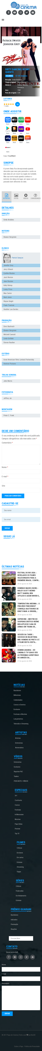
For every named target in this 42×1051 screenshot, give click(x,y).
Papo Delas (18, 824)
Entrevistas (19, 743)
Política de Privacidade (32, 1046)
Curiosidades (35, 198)
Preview (17, 829)
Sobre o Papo (18, 1046)
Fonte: (5, 156)
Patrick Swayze (17, 258)
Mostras (18, 819)
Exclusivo (17, 709)
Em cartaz (20, 857)
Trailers (16, 776)
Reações (14, 929)
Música (25, 85)
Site (3, 486)
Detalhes (6, 198)
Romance (21, 87)
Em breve (20, 853)
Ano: (7, 90)
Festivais (18, 810)
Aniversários (19, 748)
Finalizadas (19, 891)
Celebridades (18, 700)
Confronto (18, 800)
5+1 (16, 796)
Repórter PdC (18, 772)
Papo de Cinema (12, 1035)
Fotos (16, 198)
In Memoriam (19, 814)
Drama (20, 85)
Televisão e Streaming (21, 724)
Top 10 (17, 833)
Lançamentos (18, 719)
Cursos (17, 805)
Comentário (7, 442)
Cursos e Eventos (20, 705)
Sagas (19, 872)
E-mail (5, 476)
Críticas (19, 848)
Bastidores (17, 690)
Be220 (33, 1035)
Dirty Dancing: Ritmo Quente (17, 71)
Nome (5, 467)
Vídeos (25, 198)
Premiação (14, 924)
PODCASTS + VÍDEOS (21, 781)
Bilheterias (17, 695)
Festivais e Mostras (20, 714)
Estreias (19, 862)
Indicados (14, 920)
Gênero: (8, 85)
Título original (10, 82)
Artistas (18, 738)
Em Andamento (21, 896)
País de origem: (11, 93)
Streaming (20, 867)
